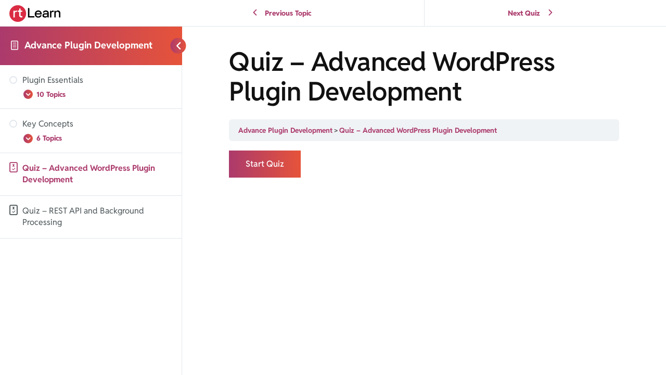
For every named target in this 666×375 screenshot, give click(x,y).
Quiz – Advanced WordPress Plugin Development (418, 130)
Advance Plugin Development (88, 45)
